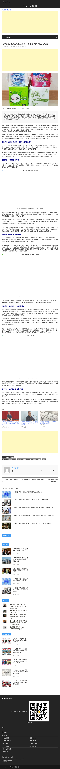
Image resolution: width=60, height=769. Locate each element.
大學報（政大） (34, 743)
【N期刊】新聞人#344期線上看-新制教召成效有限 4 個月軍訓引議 (20, 671)
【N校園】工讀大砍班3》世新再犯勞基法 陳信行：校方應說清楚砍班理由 (18, 606)
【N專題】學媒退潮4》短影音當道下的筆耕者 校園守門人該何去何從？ (33, 507)
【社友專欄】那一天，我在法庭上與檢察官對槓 (20, 549)
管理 (3, 727)
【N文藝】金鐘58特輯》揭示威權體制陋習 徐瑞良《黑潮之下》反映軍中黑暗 (18, 622)
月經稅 (24, 459)
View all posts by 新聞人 (48, 471)
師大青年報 (6, 738)
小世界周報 (6, 746)
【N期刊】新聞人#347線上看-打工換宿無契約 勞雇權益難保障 (20, 640)
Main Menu (7, 37)
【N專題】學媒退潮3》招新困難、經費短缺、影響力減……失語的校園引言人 (33, 515)
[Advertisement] (30, 22)
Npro (12, 457)
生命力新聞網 (7, 749)
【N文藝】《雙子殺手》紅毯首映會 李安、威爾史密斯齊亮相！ (18, 616)
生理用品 (29, 459)
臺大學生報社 (7, 740)
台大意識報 (33, 740)
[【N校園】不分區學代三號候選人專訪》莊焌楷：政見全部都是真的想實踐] (10, 416)
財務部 (39, 459)
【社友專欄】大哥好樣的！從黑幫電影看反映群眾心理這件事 (20, 570)
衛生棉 (34, 459)
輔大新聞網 (33, 746)
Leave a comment (22, 46)
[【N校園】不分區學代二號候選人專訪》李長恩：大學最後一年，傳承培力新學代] (29, 416)
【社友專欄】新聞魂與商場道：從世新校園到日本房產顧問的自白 (20, 559)
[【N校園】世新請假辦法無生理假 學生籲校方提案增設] (49, 416)
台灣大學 (10, 459)
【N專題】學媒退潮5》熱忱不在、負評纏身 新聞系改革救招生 (30, 500)
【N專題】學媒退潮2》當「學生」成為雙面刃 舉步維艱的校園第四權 (32, 523)
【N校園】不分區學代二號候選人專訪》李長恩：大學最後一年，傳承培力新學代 (29, 423)
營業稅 (43, 459)
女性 (15, 459)
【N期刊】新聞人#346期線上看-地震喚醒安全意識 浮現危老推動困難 (20, 650)
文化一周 (5, 751)
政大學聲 (5, 743)
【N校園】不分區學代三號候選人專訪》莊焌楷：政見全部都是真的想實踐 (10, 423)
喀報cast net (33, 738)
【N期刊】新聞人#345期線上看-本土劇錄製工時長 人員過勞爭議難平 (20, 661)
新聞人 (13, 46)
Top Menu (7, 2)
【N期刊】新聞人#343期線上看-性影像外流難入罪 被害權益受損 (20, 682)
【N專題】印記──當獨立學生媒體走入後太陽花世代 (27, 492)
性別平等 (19, 459)
